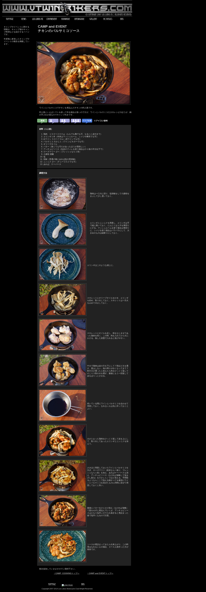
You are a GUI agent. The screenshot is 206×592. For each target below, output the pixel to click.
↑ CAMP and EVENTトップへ (100, 573)
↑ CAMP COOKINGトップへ (66, 573)
